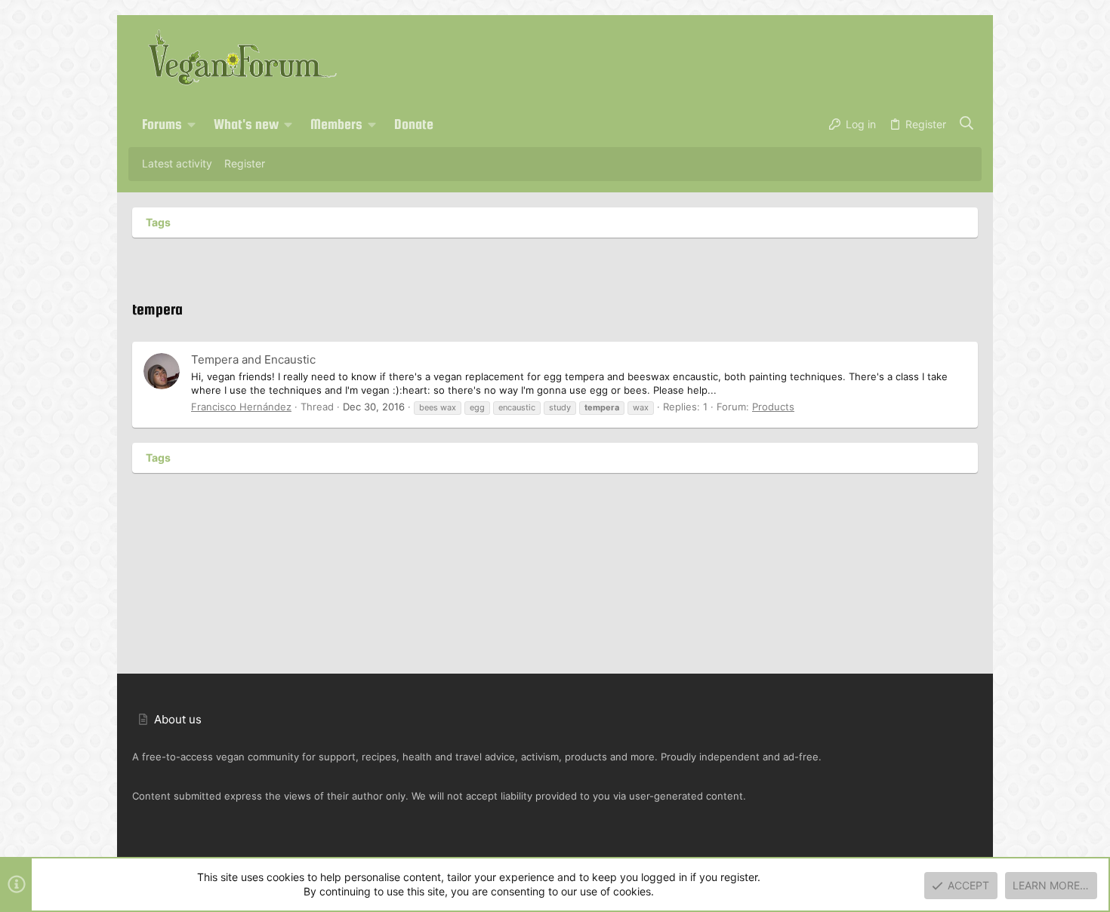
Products (773, 407)
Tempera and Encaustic (253, 359)
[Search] (967, 124)
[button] (191, 124)
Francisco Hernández (241, 407)
